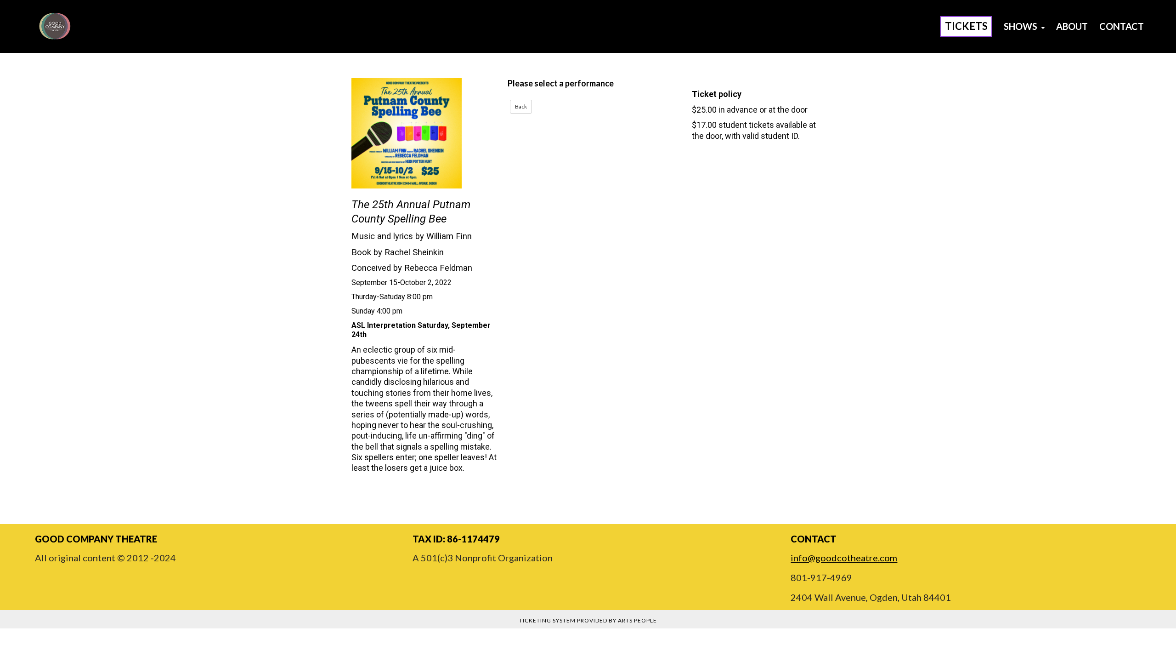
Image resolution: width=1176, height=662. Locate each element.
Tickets (966, 26)
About (1072, 26)
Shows (1021, 26)
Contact (1121, 26)
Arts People (637, 620)
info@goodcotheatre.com (844, 557)
